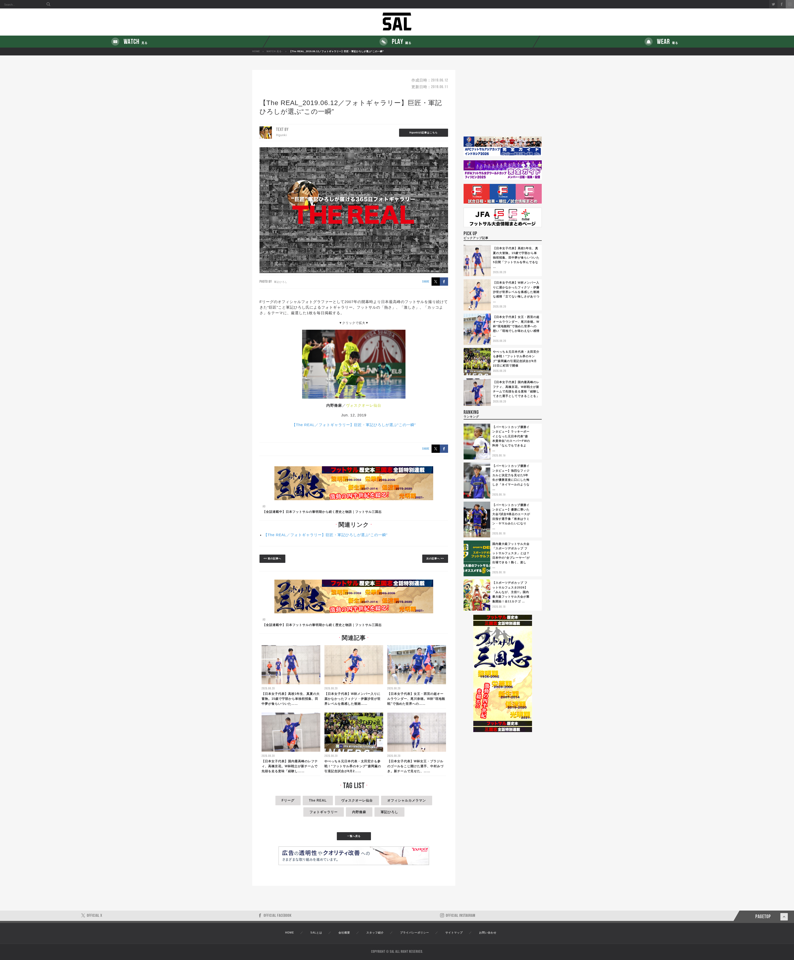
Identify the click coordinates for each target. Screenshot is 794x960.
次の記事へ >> (435, 558)
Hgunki (281, 135)
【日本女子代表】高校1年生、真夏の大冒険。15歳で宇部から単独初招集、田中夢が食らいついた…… (291, 698)
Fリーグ (288, 800)
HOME (256, 51)
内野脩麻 (359, 812)
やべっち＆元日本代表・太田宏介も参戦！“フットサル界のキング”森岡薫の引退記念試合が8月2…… (352, 766)
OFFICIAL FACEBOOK (278, 916)
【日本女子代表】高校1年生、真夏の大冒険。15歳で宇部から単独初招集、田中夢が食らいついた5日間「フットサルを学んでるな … (516, 257)
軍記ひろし (389, 812)
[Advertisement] (503, 103)
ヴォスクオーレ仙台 (357, 800)
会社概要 (344, 932)
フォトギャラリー (324, 812)
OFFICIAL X (94, 916)
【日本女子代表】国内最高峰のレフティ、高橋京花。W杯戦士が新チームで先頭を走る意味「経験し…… (290, 766)
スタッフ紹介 (375, 932)
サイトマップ (454, 932)
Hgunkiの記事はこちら (423, 132)
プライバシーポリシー (414, 932)
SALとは (316, 932)
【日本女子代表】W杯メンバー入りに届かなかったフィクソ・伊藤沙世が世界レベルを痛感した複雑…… (352, 698)
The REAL (318, 800)
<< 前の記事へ (272, 558)
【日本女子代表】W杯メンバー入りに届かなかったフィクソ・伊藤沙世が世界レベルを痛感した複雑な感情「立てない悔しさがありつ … (516, 292)
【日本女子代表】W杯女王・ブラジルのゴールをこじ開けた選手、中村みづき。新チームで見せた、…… (415, 766)
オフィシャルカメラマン (406, 800)
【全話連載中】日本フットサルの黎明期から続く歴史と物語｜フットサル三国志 (322, 511)
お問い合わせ (487, 932)
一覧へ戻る (354, 836)
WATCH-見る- (275, 51)
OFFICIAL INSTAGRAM (460, 916)
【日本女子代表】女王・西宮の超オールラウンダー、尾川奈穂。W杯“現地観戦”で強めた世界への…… (416, 698)
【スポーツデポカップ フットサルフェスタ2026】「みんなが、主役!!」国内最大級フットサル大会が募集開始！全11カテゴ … (511, 592)
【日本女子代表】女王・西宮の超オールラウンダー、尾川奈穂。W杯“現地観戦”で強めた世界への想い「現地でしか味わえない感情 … (516, 326)
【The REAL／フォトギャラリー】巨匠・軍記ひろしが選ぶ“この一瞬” (354, 425)
